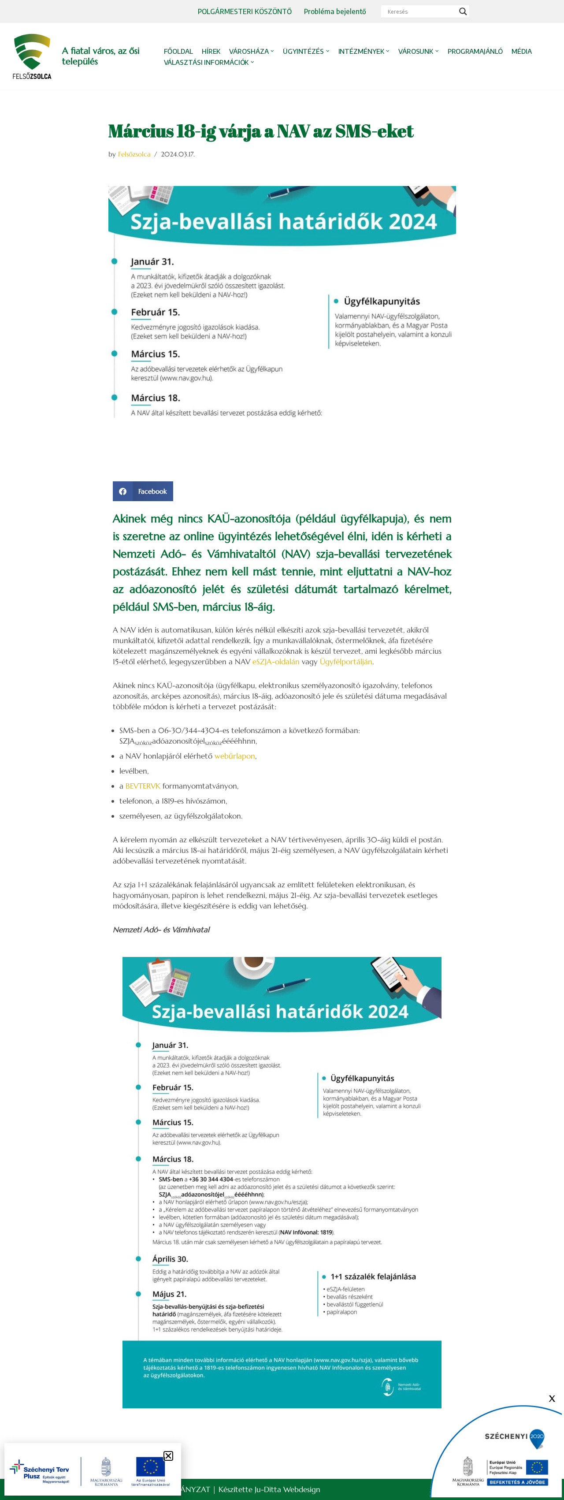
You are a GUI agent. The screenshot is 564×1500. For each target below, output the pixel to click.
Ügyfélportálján (346, 661)
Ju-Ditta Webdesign (287, 1489)
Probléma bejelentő (335, 11)
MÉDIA (522, 51)
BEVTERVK (143, 786)
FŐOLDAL (178, 51)
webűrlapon (235, 756)
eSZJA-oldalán (276, 661)
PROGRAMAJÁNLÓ (475, 51)
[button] (272, 51)
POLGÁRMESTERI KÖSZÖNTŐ (245, 11)
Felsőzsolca (134, 154)
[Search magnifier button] (463, 11)
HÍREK (211, 51)
